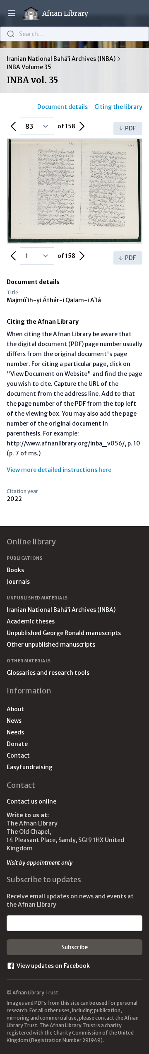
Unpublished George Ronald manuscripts (64, 633)
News (14, 720)
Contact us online (31, 801)
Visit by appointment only (39, 862)
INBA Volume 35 (29, 67)
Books (15, 570)
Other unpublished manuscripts (51, 644)
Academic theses (31, 621)
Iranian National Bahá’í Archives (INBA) (61, 59)
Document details (62, 107)
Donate (17, 744)
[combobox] (74, 33)
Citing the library (118, 107)
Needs (15, 732)
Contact (18, 755)
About (15, 709)
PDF (130, 128)
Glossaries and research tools (48, 672)
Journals (18, 581)
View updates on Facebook (53, 966)
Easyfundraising (30, 767)
